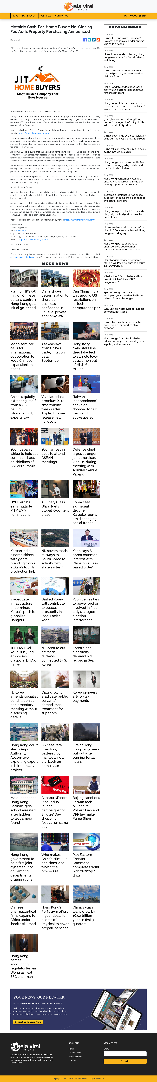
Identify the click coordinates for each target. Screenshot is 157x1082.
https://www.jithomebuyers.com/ (34, 133)
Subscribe (125, 1061)
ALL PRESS (46, 16)
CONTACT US (61, 16)
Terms (71, 1049)
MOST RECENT (29, 16)
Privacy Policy (75, 1053)
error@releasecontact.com (22, 257)
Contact (72, 1060)
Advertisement (75, 1057)
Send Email (21, 231)
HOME (15, 16)
